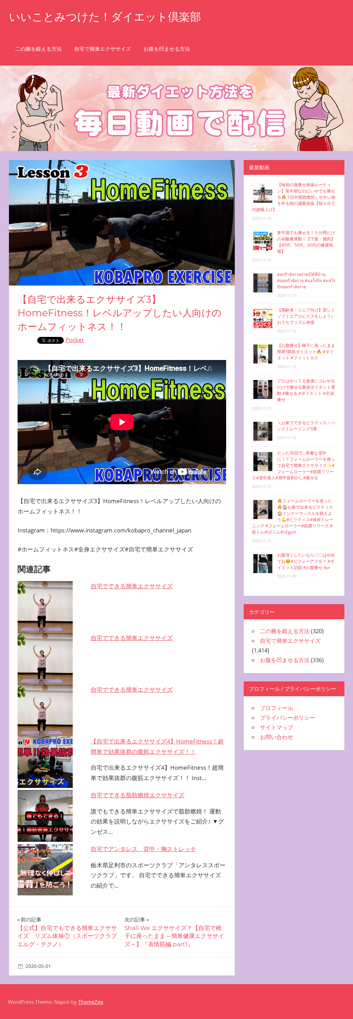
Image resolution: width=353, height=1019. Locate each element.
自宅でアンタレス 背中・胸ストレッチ (143, 849)
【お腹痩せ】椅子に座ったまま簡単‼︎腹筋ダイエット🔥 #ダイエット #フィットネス (306, 351)
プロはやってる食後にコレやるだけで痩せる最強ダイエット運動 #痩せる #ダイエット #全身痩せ (306, 390)
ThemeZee (90, 1001)
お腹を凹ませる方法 (166, 49)
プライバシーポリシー (287, 717)
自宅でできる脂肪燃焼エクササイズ (137, 795)
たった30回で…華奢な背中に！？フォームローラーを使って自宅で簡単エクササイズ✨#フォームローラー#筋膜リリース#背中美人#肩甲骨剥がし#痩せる (293, 465)
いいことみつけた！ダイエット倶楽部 (105, 16)
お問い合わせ (276, 737)
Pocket (74, 340)
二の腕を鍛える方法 (38, 49)
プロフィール (276, 708)
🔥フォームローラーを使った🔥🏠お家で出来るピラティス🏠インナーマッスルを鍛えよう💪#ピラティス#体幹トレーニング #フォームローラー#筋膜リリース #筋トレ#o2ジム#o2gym (292, 516)
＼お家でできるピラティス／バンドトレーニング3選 (306, 426)
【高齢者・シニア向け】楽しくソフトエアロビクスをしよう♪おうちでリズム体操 (306, 316)
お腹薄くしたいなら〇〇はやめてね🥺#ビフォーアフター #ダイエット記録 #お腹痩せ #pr (306, 561)
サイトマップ (276, 727)
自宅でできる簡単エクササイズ (132, 586)
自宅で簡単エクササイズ (102, 49)
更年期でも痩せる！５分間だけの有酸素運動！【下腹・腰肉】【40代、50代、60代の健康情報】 (306, 242)
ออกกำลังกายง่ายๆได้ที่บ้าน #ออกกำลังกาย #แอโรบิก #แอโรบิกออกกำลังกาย (306, 280)
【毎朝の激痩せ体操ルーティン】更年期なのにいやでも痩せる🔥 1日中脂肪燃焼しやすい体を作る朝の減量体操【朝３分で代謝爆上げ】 (293, 197)
